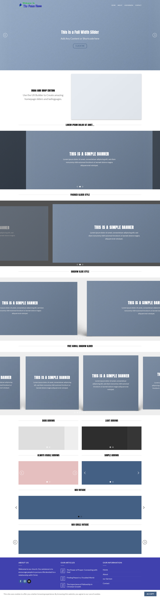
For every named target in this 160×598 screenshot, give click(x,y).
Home (113, 5)
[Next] (155, 35)
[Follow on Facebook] (21, 581)
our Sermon (128, 5)
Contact (138, 5)
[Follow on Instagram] (25, 581)
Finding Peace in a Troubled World (80, 577)
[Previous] (5, 35)
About (120, 5)
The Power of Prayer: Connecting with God (82, 571)
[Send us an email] (29, 581)
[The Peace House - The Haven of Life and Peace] (30, 5)
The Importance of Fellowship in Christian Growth (79, 585)
